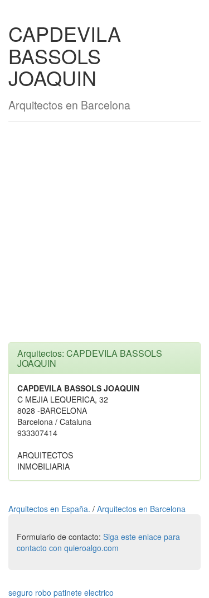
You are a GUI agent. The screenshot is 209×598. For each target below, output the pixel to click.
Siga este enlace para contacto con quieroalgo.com (98, 542)
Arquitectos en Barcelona (141, 508)
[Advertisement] (104, 237)
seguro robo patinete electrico (61, 592)
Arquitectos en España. (50, 508)
